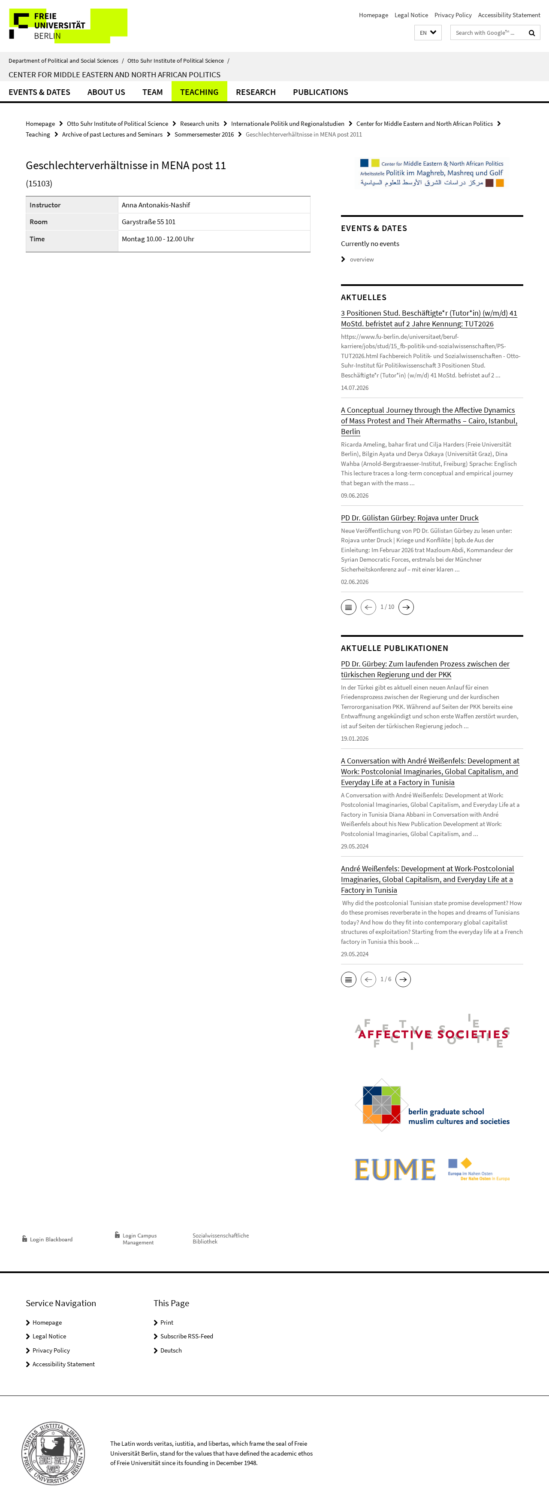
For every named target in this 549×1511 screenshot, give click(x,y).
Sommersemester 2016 (204, 134)
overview (362, 259)
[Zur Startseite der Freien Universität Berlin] (72, 26)
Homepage (373, 15)
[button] (428, 33)
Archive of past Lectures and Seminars (112, 134)
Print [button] (166, 1322)
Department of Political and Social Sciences (66, 61)
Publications (320, 91)
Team (152, 91)
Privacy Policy (453, 15)
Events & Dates (39, 91)
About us (106, 91)
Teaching (199, 91)
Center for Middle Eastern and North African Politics (114, 74)
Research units (199, 123)
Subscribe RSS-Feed (186, 1336)
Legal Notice (411, 15)
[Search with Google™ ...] (532, 33)
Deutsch (171, 1350)
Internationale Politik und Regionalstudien (287, 123)
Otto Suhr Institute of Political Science (178, 61)
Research (256, 91)
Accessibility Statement (509, 15)
